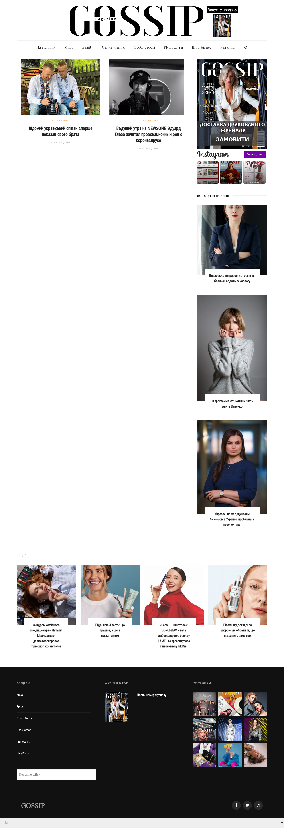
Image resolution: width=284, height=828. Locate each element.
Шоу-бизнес (60, 120)
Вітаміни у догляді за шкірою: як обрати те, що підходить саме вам (238, 630)
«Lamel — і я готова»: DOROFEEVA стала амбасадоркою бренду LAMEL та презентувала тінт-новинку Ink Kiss (174, 635)
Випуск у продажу (222, 9)
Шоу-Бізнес (23, 753)
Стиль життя (113, 47)
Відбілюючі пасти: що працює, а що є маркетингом (110, 630)
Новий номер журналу (151, 695)
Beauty (87, 47)
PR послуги (173, 47)
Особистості (144, 47)
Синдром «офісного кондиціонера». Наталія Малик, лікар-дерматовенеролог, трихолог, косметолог (46, 635)
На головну (45, 47)
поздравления (254, 182)
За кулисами (148, 120)
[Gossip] (33, 805)
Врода (20, 706)
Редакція (227, 47)
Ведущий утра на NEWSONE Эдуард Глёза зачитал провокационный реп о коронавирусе (148, 134)
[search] (246, 47)
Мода (68, 47)
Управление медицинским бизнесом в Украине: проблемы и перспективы (232, 519)
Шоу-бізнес (201, 47)
